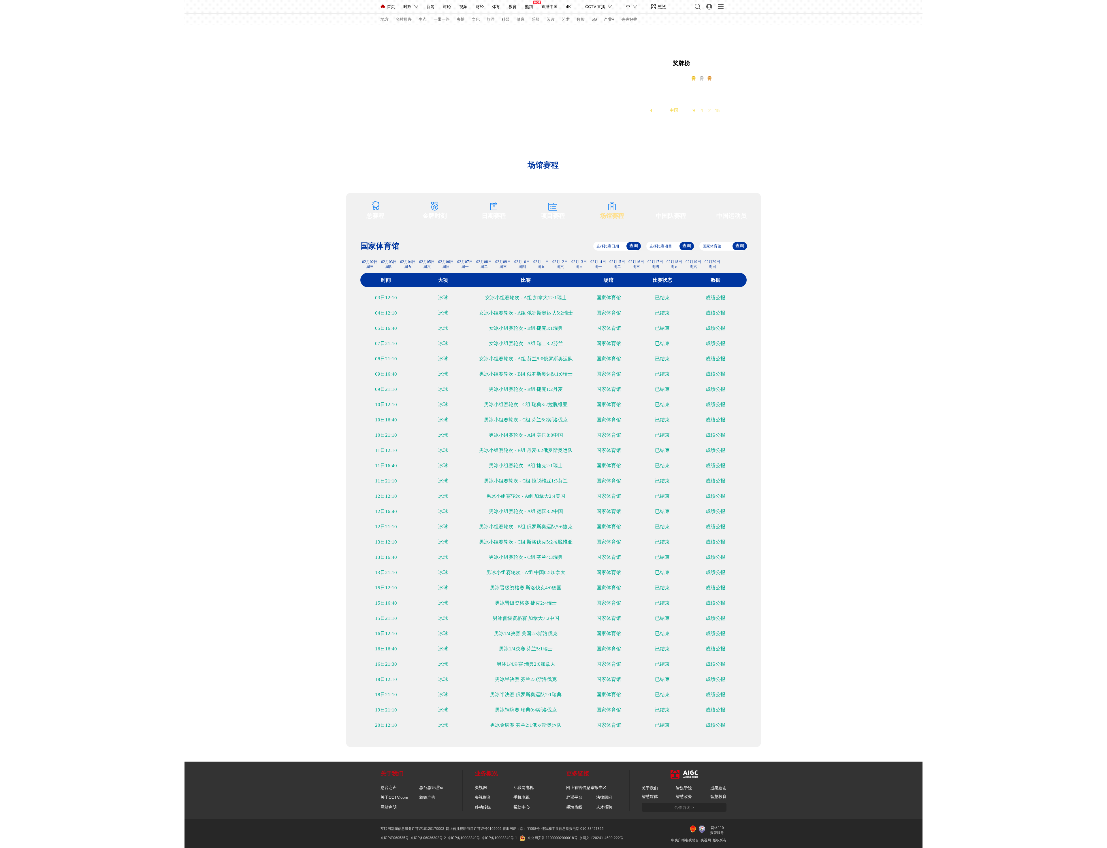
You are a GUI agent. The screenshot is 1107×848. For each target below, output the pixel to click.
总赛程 (375, 215)
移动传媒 (483, 807)
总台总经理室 (431, 787)
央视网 (481, 787)
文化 (476, 19)
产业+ (609, 19)
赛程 (368, 33)
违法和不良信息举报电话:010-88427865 (572, 829)
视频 (463, 6)
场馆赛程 (612, 215)
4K (568, 6)
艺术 (566, 19)
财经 (480, 6)
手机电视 (521, 797)
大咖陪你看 (663, 35)
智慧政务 (684, 796)
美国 (674, 102)
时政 (407, 6)
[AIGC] (658, 7)
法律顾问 (604, 797)
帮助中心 (521, 807)
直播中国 (549, 6)
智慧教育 (718, 796)
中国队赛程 (671, 215)
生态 (423, 19)
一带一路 (442, 19)
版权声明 (612, 33)
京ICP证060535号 (395, 838)
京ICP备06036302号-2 (428, 838)
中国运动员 (731, 215)
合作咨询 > (684, 807)
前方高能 (748, 35)
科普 (506, 19)
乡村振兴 (404, 19)
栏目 (522, 33)
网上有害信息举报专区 (586, 787)
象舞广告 (427, 797)
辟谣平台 (574, 797)
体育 (496, 6)
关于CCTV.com (394, 797)
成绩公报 (715, 297)
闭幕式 (502, 33)
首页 (391, 6)
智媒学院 (684, 788)
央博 (461, 19)
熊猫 (529, 6)
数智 (581, 19)
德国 (674, 95)
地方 (385, 19)
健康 (521, 19)
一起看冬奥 (693, 35)
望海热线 (574, 807)
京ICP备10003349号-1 (499, 838)
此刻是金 (423, 33)
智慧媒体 (650, 796)
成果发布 (718, 788)
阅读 (551, 19)
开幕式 (479, 33)
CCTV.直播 (595, 6)
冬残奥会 (585, 33)
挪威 (674, 87)
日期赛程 (494, 215)
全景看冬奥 (452, 33)
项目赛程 (553, 215)
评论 (447, 6)
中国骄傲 (396, 33)
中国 (674, 110)
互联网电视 (523, 787)
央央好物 (629, 19)
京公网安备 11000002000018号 (552, 838)
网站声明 (389, 807)
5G (594, 19)
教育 (513, 6)
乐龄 (536, 19)
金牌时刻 (435, 215)
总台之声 (389, 787)
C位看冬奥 (721, 35)
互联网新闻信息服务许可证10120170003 (412, 829)
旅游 (491, 19)
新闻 (430, 6)
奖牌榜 (681, 63)
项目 (544, 33)
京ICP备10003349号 (464, 838)
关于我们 (650, 788)
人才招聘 (604, 807)
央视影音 (483, 797)
